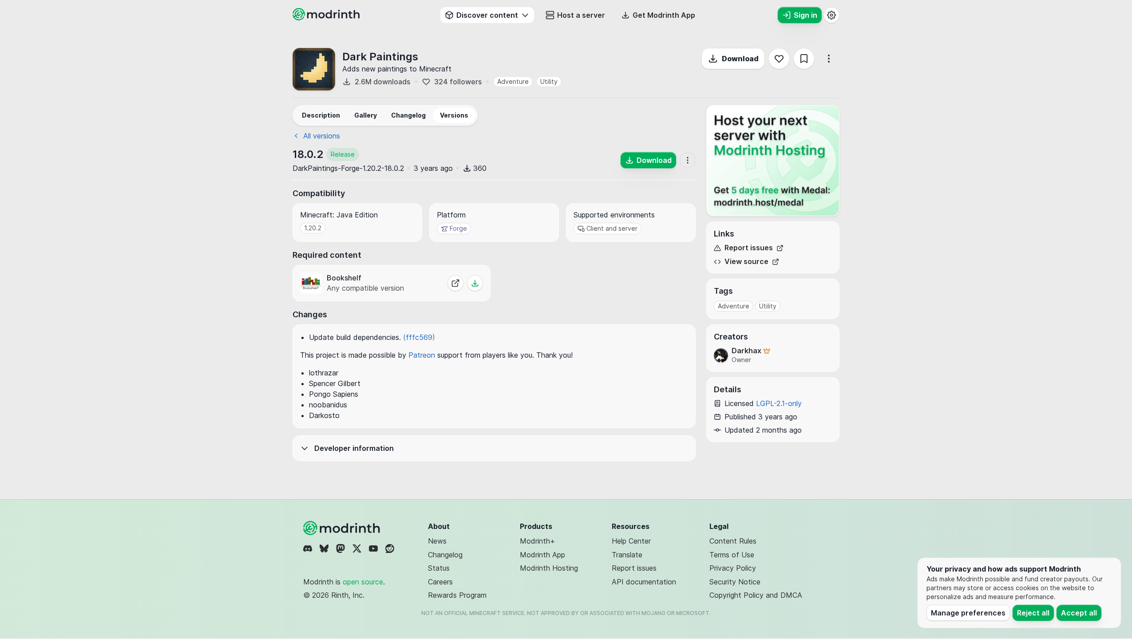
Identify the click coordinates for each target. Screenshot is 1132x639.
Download (740, 58)
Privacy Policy (732, 568)
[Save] (804, 58)
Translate (627, 555)
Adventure (513, 81)
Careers (440, 582)
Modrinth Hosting (549, 568)
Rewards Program (457, 595)
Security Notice (734, 582)
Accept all (1079, 612)
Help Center (631, 541)
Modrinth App (542, 555)
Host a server (581, 15)
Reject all (1033, 612)
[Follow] (779, 58)
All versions (321, 135)
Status (439, 568)
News (437, 541)
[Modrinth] (342, 528)
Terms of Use (731, 555)
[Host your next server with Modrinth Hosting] (772, 160)
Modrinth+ (537, 541)
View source (746, 261)
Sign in (805, 15)
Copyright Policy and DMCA (755, 595)
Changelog (445, 555)
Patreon (421, 355)
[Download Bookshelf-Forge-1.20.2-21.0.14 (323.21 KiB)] (475, 283)
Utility (549, 81)
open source (363, 581)
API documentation (644, 582)
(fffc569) (419, 337)
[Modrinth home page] (327, 17)
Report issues (748, 248)
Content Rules (732, 541)
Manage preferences (968, 612)
